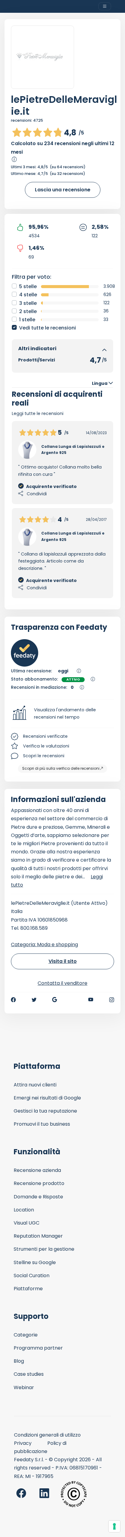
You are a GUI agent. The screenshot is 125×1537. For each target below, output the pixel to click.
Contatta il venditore (62, 983)
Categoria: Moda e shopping (44, 944)
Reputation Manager (38, 1235)
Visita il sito (63, 961)
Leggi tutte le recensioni (37, 413)
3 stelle (28, 303)
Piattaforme (28, 1288)
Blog (19, 1361)
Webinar (24, 1387)
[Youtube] (90, 999)
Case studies (29, 1374)
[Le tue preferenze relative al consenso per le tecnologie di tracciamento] (114, 1526)
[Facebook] (13, 999)
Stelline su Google (35, 1262)
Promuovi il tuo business (42, 1124)
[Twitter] (34, 999)
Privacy (23, 1443)
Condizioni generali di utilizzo (47, 1434)
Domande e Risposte (38, 1196)
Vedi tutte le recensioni (47, 327)
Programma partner (38, 1347)
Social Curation (31, 1275)
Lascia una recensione (62, 189)
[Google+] (54, 999)
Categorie (26, 1334)
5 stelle (28, 286)
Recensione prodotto (39, 1183)
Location (24, 1209)
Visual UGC (26, 1222)
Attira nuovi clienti (35, 1084)
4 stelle (28, 294)
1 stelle (27, 319)
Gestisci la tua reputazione (45, 1110)
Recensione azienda (37, 1170)
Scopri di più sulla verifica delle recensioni (61, 768)
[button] (62, 714)
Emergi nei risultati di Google (47, 1097)
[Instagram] (111, 999)
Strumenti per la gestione (44, 1249)
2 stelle (28, 311)
